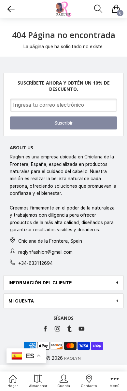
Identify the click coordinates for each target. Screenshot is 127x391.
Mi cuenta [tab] (21, 301)
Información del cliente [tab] (40, 282)
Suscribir (63, 123)
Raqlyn (72, 358)
